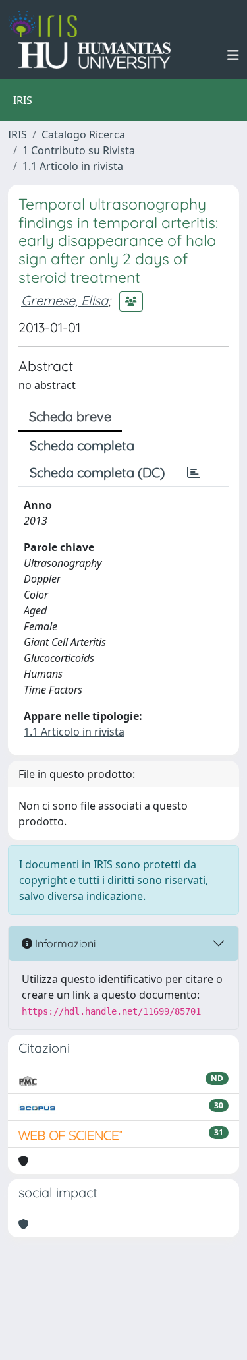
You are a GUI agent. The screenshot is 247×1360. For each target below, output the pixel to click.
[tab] (193, 473)
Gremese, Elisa (64, 300)
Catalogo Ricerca (83, 134)
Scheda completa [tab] (82, 445)
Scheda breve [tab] (70, 416)
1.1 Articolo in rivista (72, 166)
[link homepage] (48, 24)
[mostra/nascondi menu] (233, 55)
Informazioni (64, 943)
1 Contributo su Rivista (78, 150)
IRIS (17, 134)
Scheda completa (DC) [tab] (97, 472)
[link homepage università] (94, 55)
